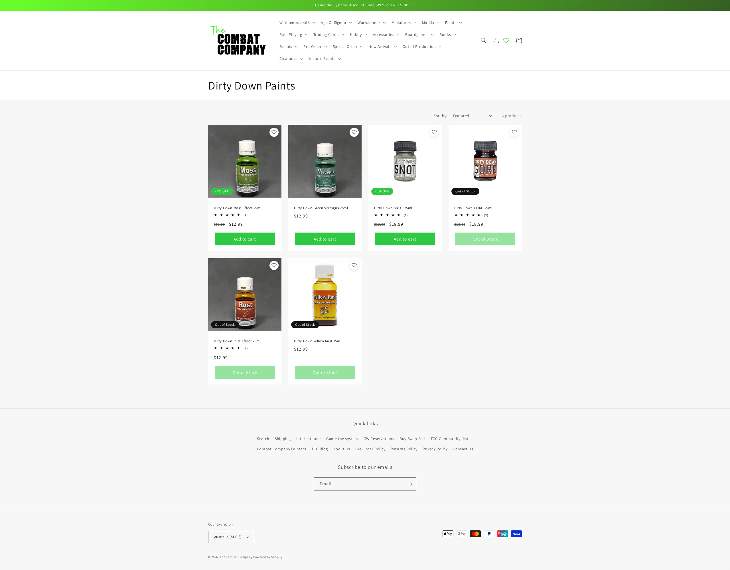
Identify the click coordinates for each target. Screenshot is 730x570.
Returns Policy (404, 448)
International (308, 438)
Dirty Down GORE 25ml (473, 208)
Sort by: (440, 115)
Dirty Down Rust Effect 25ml (237, 341)
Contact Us (463, 448)
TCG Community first (450, 438)
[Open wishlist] (506, 40)
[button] (297, 22)
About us (341, 448)
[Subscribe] (409, 484)
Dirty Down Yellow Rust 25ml (317, 341)
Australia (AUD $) (228, 536)
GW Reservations (379, 438)
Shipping (283, 438)
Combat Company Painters (281, 448)
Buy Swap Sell (412, 438)
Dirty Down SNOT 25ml (393, 208)
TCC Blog (319, 448)
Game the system (342, 438)
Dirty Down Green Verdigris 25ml (321, 208)
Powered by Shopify (268, 557)
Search (263, 438)
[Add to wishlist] (274, 132)
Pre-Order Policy (370, 448)
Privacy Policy (435, 448)
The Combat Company (236, 557)
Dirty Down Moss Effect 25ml (237, 208)
